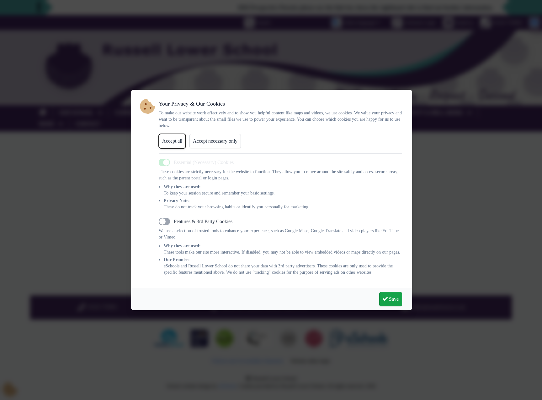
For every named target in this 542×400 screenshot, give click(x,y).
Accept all (172, 141)
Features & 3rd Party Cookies (203, 221)
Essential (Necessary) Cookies (204, 162)
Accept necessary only (215, 141)
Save (393, 299)
